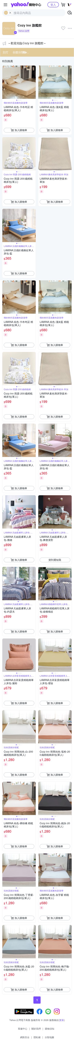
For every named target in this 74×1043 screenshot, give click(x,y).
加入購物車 (21, 130)
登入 (53, 4)
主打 (5, 52)
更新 (61, 1020)
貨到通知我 (54, 560)
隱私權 (37, 1037)
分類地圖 (49, 1037)
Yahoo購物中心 (26, 4)
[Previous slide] (4, 82)
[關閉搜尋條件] (10, 12)
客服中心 (22, 1028)
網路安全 (24, 1037)
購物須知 (49, 1028)
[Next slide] (33, 82)
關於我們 (36, 1028)
